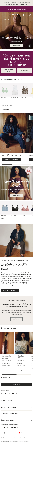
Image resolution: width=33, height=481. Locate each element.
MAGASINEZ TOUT (7, 105)
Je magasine (16, 195)
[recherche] (2, 19)
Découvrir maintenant (12, 159)
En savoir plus (6, 370)
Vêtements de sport (8, 70)
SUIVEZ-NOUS (16, 384)
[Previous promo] (2, 9)
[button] (2, 15)
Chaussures (25, 71)
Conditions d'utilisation (6, 437)
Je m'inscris (16, 319)
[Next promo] (30, 9)
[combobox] (18, 19)
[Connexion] (23, 15)
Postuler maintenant (10, 290)
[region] (16, 9)
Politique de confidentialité (18, 437)
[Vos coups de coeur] (27, 15)
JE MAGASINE (16, 45)
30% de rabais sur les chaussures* (16, 9)
